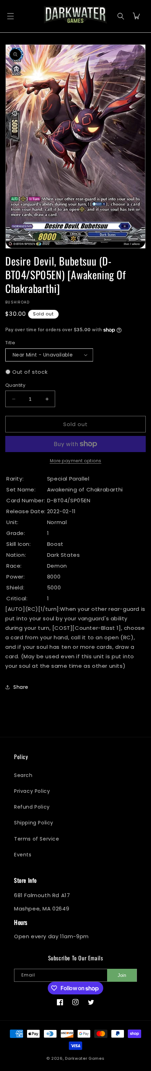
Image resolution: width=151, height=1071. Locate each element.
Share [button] (20, 687)
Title (10, 342)
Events (23, 854)
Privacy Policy (32, 791)
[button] (10, 16)
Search (23, 775)
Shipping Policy (33, 822)
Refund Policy (32, 806)
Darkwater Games (85, 1058)
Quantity (15, 385)
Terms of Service (36, 838)
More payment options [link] (75, 461)
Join (122, 975)
